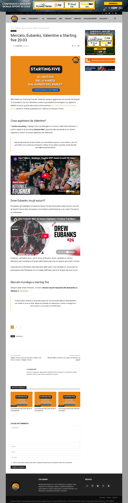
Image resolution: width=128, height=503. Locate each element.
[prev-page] (12, 415)
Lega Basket (33, 18)
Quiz (59, 13)
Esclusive (103, 18)
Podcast (68, 18)
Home (12, 28)
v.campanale (18, 46)
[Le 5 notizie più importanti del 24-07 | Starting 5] (69, 399)
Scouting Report (90, 18)
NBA (60, 18)
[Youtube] (115, 13)
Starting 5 (18, 28)
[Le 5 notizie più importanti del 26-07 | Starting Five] (21, 399)
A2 (43, 18)
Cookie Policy (52, 13)
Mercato (77, 18)
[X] (112, 13)
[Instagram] (106, 13)
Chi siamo (33, 13)
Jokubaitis (23, 291)
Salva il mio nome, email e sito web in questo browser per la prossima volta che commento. (42, 462)
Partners (45, 13)
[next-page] (15, 415)
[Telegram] (109, 13)
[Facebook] (102, 13)
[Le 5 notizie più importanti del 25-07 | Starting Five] (45, 399)
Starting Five (19, 336)
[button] (115, 19)
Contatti (40, 13)
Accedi (27, 13)
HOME (24, 18)
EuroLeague (51, 18)
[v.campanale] (12, 46)
